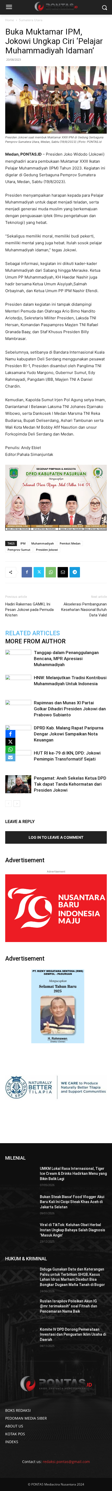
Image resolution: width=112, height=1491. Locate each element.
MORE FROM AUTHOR (35, 641)
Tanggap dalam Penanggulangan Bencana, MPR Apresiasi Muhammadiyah (66, 658)
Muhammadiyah (42, 543)
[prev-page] (8, 803)
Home (9, 20)
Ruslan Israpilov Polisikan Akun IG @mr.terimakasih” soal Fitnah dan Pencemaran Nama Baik (68, 1306)
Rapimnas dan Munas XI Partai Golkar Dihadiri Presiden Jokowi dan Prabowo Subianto (70, 708)
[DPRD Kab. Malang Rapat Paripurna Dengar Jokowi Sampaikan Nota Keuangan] (18, 734)
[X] (10, 742)
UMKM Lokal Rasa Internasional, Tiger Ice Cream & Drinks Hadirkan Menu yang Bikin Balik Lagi (73, 1173)
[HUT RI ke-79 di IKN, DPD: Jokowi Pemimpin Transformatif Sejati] (18, 759)
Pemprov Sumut (19, 550)
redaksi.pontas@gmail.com (66, 1461)
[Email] (63, 572)
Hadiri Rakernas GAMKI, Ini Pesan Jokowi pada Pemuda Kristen (29, 609)
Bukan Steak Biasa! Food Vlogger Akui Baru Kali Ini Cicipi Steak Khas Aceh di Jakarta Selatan (72, 1202)
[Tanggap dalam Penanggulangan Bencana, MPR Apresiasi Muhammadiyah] (18, 659)
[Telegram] (75, 572)
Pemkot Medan (70, 543)
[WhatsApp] (51, 572)
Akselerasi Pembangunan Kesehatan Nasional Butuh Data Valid (84, 609)
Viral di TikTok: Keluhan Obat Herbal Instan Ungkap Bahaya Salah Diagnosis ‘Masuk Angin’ (72, 1230)
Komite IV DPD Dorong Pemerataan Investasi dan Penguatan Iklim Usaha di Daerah (73, 1334)
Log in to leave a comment (56, 837)
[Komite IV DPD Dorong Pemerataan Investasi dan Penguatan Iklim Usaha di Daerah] (20, 1337)
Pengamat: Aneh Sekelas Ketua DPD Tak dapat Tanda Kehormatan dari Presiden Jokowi (70, 784)
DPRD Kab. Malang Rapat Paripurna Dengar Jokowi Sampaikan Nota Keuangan (68, 733)
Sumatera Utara (30, 20)
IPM (23, 543)
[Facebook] (27, 572)
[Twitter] (39, 572)
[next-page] (17, 803)
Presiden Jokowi (47, 550)
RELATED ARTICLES (32, 633)
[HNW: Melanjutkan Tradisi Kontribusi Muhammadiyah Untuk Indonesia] (18, 684)
